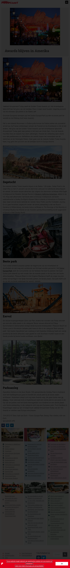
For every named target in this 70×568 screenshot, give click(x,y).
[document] (35, 284)
